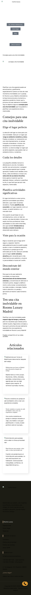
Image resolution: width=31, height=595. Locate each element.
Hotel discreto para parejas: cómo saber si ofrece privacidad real (15, 449)
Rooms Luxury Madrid (19, 330)
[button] (4, 338)
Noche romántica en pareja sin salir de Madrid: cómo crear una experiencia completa (15, 410)
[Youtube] (12, 516)
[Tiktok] (9, 516)
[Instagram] (6, 516)
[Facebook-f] (3, 516)
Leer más (20, 389)
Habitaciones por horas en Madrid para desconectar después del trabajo (15, 369)
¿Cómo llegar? (7, 573)
